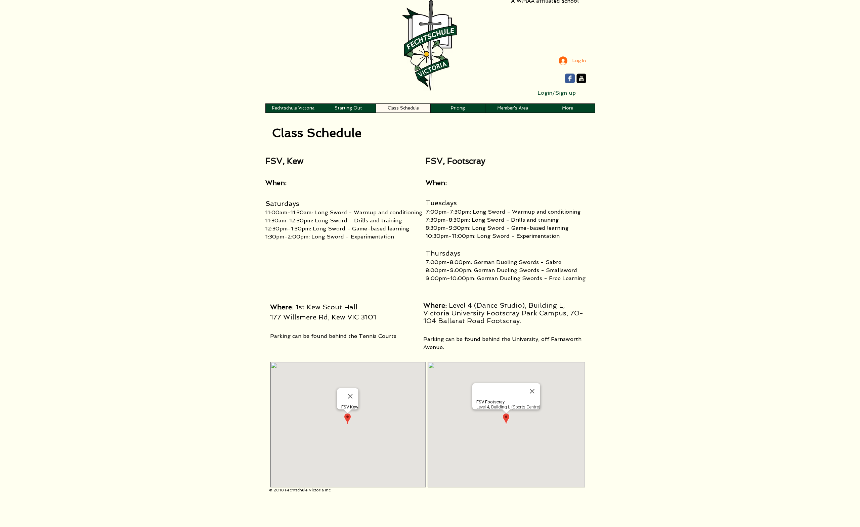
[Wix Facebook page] (570, 78)
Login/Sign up (557, 93)
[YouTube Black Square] (581, 78)
